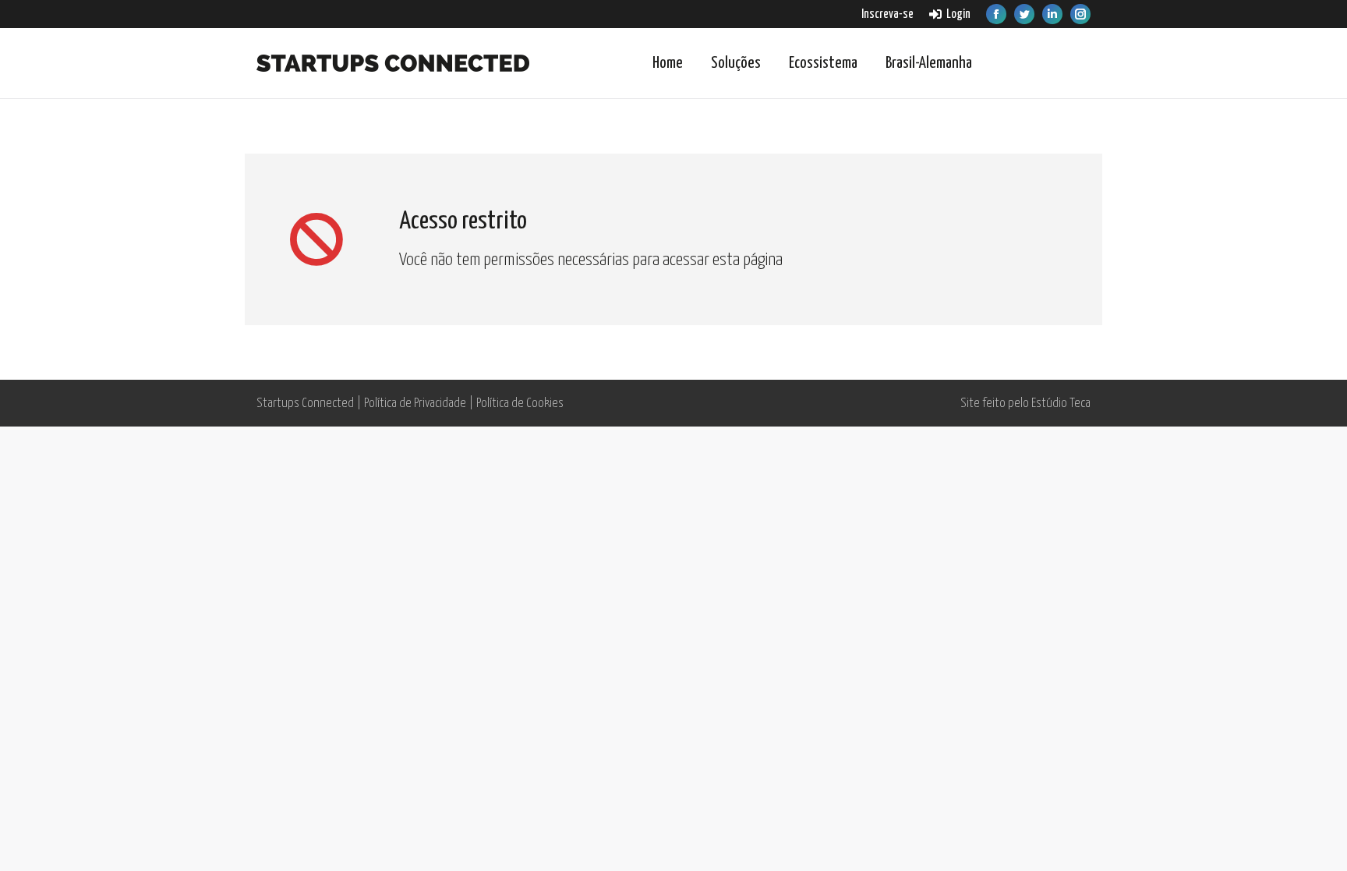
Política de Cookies (520, 403)
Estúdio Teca (1061, 403)
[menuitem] (887, 14)
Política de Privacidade (415, 403)
